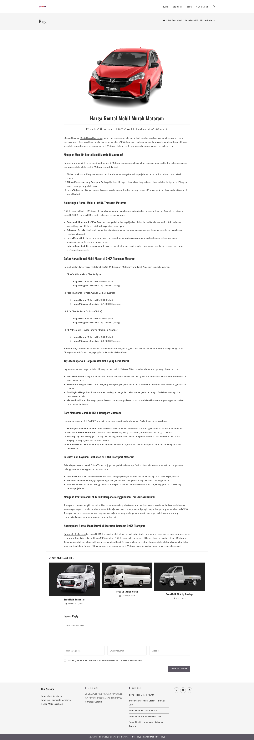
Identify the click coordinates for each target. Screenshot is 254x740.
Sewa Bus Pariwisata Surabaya (56, 700)
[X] (176, 690)
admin (93, 129)
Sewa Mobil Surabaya (51, 696)
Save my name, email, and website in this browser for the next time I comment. (105, 660)
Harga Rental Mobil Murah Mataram (199, 20)
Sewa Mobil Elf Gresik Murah (143, 710)
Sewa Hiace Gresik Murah (141, 694)
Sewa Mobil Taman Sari (74, 599)
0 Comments (162, 129)
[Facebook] (183, 690)
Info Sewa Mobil (139, 129)
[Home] (164, 20)
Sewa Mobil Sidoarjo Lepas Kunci (145, 716)
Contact (89, 701)
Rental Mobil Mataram (91, 138)
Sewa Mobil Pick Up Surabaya (179, 594)
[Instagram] (189, 690)
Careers (98, 701)
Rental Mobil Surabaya (52, 704)
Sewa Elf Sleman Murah (127, 591)
